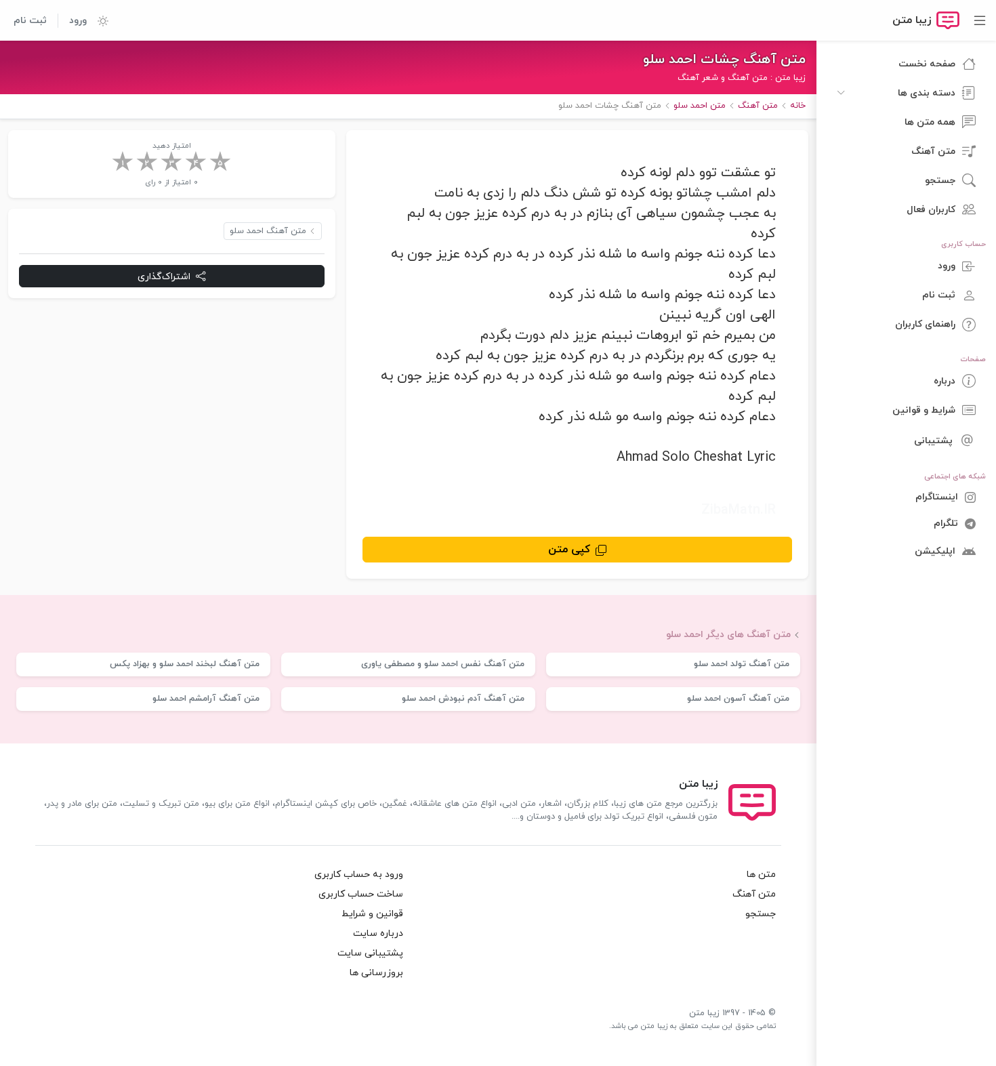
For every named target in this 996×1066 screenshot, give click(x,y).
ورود (78, 20)
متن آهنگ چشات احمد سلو (724, 59)
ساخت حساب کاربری (360, 894)
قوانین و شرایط (372, 913)
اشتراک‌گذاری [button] (164, 276)
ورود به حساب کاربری (358, 874)
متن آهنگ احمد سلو (268, 231)
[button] (97, 20)
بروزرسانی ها (376, 972)
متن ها (761, 874)
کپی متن (569, 549)
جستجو (760, 913)
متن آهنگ (754, 894)
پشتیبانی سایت (370, 953)
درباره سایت (378, 933)
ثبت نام (30, 20)
